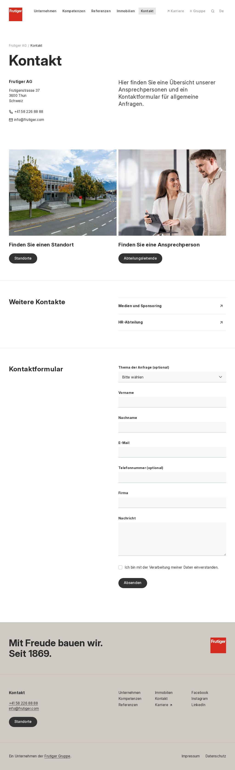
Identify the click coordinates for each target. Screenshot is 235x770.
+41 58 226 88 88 (23, 703)
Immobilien (126, 11)
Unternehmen (45, 11)
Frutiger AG (18, 45)
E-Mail (123, 443)
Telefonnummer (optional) (140, 468)
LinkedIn (198, 705)
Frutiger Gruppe (57, 756)
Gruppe (199, 11)
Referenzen (101, 11)
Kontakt (147, 11)
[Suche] (212, 11)
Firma (123, 493)
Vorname (126, 393)
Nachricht (127, 518)
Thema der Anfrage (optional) (143, 367)
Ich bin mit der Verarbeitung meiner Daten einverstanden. (171, 567)
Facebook (199, 692)
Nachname (127, 418)
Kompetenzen (73, 11)
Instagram (199, 698)
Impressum (191, 756)
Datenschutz (215, 756)
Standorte (23, 721)
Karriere (177, 11)
